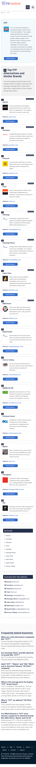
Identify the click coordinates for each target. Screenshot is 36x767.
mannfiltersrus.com (15, 403)
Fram (5, 186)
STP (5, 22)
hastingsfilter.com (15, 229)
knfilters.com (13, 318)
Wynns (5, 446)
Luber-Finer (7, 273)
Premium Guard (9, 416)
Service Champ (8, 360)
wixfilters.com (13, 515)
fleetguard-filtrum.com (16, 489)
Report (22, 750)
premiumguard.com (15, 433)
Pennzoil (6, 158)
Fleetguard (7, 475)
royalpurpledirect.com (16, 346)
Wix (4, 503)
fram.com (12, 201)
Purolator (6, 130)
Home (3, 12)
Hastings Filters (9, 243)
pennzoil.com (13, 173)
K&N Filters (7, 303)
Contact (13, 750)
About (4, 750)
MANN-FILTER (8, 388)
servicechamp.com (15, 374)
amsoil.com (12, 117)
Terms (28, 747)
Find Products (10, 58)
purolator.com (13, 145)
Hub (11, 747)
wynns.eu (12, 461)
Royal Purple (7, 332)
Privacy (19, 747)
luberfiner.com (13, 290)
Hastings (6, 215)
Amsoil (5, 102)
